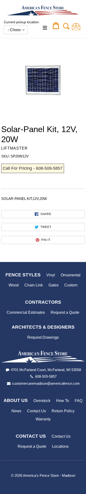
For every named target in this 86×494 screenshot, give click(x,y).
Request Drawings (43, 337)
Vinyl (50, 275)
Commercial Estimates (26, 312)
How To (62, 401)
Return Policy (63, 411)
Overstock (41, 401)
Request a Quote (65, 312)
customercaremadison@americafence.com (46, 383)
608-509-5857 (46, 376)
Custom (70, 285)
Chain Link (33, 285)
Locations (60, 446)
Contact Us (36, 411)
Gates (53, 285)
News (16, 411)
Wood (14, 285)
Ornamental (71, 275)
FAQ (78, 401)
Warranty (43, 419)
